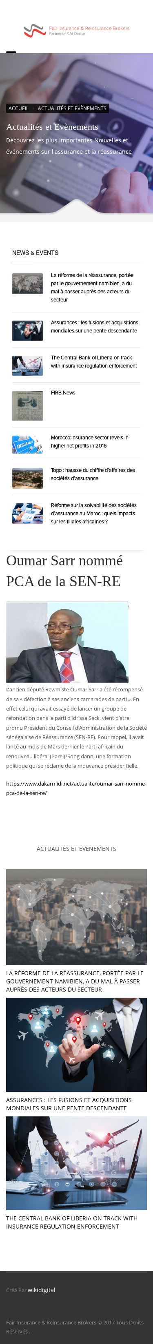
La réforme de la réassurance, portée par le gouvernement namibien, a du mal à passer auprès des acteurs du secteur (75, 981)
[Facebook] (88, 9)
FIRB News (63, 393)
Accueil (19, 108)
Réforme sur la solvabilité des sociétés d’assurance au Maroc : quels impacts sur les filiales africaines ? (94, 513)
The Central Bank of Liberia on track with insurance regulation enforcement (71, 1222)
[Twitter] (105, 9)
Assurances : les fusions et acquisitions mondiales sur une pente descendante (69, 1104)
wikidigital (34, 1290)
